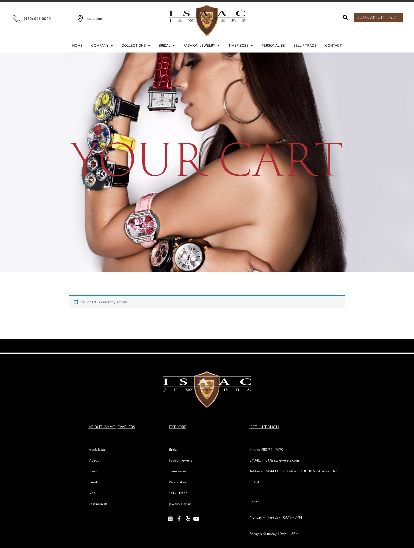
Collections (134, 45)
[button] (345, 17)
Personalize (273, 45)
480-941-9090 (272, 450)
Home (77, 45)
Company (100, 45)
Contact (333, 45)
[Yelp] (187, 518)
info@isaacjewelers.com (280, 461)
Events (93, 483)
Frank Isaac (97, 450)
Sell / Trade (305, 45)
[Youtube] (196, 518)
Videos (93, 461)
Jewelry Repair (180, 505)
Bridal (165, 45)
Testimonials (97, 505)
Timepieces (238, 45)
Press (92, 472)
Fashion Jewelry (199, 45)
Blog (92, 493)
